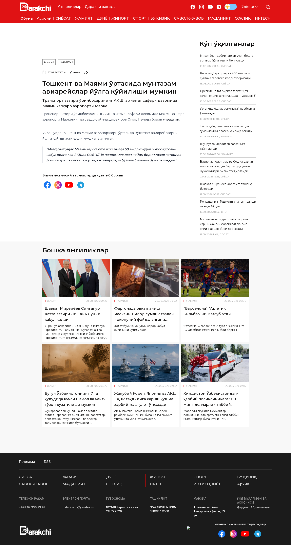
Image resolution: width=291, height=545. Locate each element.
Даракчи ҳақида (100, 7)
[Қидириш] (267, 6)
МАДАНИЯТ (74, 484)
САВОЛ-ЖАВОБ (33, 484)
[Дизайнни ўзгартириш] (230, 7)
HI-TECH (157, 484)
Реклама (27, 462)
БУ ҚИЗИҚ (247, 477)
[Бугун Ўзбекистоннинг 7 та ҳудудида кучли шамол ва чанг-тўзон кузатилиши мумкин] (76, 363)
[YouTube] (210, 6)
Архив (243, 484)
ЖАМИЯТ (66, 62)
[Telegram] (219, 6)
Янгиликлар (70, 7)
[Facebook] (192, 6)
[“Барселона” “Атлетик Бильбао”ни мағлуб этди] (215, 278)
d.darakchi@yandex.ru (78, 507)
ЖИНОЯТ (158, 477)
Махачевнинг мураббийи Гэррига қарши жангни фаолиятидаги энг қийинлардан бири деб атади (224, 224)
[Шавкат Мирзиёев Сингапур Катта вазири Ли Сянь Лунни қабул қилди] (76, 278)
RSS (47, 462)
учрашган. (171, 119)
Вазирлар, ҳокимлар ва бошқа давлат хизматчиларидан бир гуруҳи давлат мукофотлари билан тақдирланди (226, 166)
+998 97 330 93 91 (32, 507)
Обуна (26, 18)
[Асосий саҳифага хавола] (35, 6)
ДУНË (111, 477)
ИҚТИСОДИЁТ (207, 484)
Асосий (49, 62)
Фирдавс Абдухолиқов (253, 507)
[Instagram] (201, 6)
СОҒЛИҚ (114, 484)
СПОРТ (200, 477)
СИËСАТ (26, 477)
